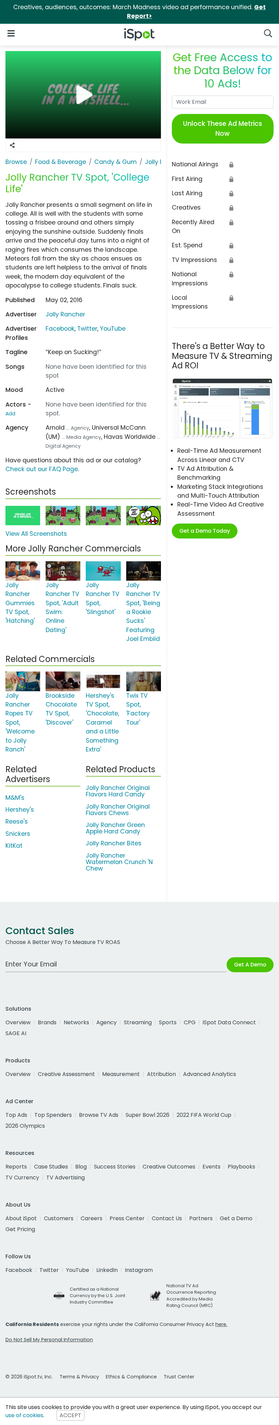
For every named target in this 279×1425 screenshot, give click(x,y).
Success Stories (114, 1167)
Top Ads (16, 1115)
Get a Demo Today (204, 531)
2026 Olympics (25, 1126)
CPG (190, 1022)
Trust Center (179, 1376)
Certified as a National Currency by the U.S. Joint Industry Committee (97, 1295)
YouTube (113, 329)
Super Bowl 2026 (147, 1115)
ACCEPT (70, 1415)
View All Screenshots (36, 534)
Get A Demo (250, 964)
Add (10, 413)
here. (221, 1324)
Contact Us (167, 1218)
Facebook (60, 329)
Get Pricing (20, 1229)
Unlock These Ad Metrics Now (222, 128)
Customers (58, 1218)
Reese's (16, 821)
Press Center (127, 1218)
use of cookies (24, 1415)
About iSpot (21, 1218)
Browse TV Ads (98, 1115)
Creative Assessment (66, 1074)
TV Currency (22, 1177)
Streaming (138, 1022)
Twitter (87, 329)
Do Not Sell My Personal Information (49, 1339)
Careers (91, 1218)
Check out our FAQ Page (41, 469)
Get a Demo (236, 1218)
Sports (168, 1022)
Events (211, 1167)
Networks (76, 1022)
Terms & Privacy (79, 1376)
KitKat (13, 846)
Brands (47, 1022)
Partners (201, 1218)
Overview (18, 1022)
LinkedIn (107, 1270)
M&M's (14, 798)
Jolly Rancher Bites (114, 843)
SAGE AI (15, 1033)
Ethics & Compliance (131, 1376)
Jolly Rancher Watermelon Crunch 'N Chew (119, 862)
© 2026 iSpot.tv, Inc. (29, 1376)
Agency (106, 1022)
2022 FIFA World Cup (204, 1115)
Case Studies (51, 1167)
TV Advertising (65, 1177)
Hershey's (19, 810)
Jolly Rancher (65, 314)
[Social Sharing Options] (12, 145)
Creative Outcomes (169, 1167)
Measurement (121, 1074)
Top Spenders (53, 1115)
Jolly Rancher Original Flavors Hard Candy (118, 791)
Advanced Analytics (209, 1074)
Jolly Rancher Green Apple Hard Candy (115, 828)
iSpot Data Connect (229, 1022)
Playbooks (241, 1167)
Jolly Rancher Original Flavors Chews (118, 809)
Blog (81, 1167)
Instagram (139, 1270)
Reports (16, 1167)
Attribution (161, 1074)
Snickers (17, 834)
